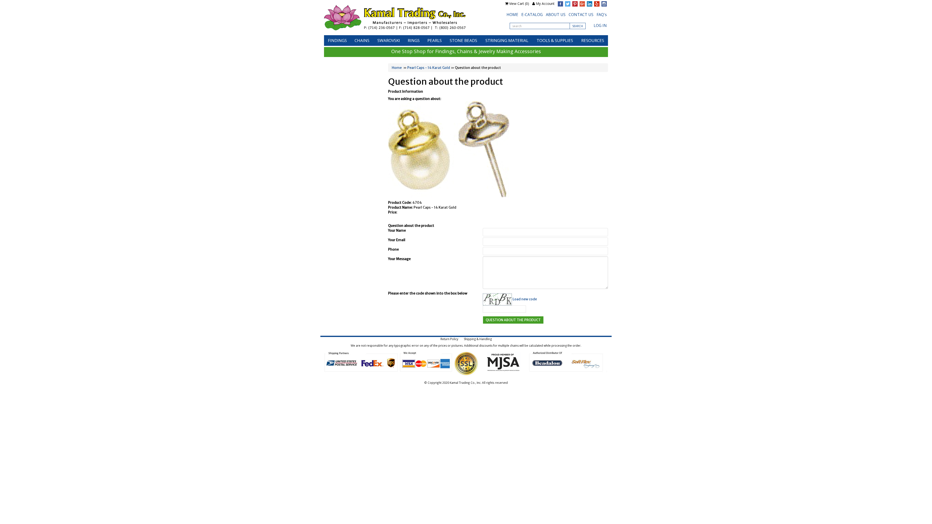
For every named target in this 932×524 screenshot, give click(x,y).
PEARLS (434, 40)
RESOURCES (592, 40)
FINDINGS (337, 40)
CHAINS (362, 40)
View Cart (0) (519, 3)
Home (397, 68)
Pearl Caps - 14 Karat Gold (428, 68)
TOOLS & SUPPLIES (555, 40)
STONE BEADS (463, 40)
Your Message (399, 259)
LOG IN (600, 25)
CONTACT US (581, 14)
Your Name (397, 230)
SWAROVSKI (388, 40)
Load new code (525, 299)
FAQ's (602, 14)
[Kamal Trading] (405, 17)
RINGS (414, 40)
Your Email (396, 240)
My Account (545, 3)
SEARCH (577, 26)
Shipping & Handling (478, 339)
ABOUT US (556, 14)
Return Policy (449, 339)
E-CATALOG (532, 14)
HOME (512, 14)
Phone (393, 249)
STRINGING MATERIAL (506, 40)
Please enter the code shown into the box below (427, 293)
